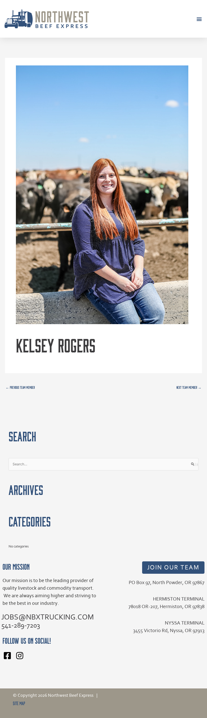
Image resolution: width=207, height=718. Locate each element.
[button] (199, 19)
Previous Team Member (20, 387)
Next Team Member (188, 387)
